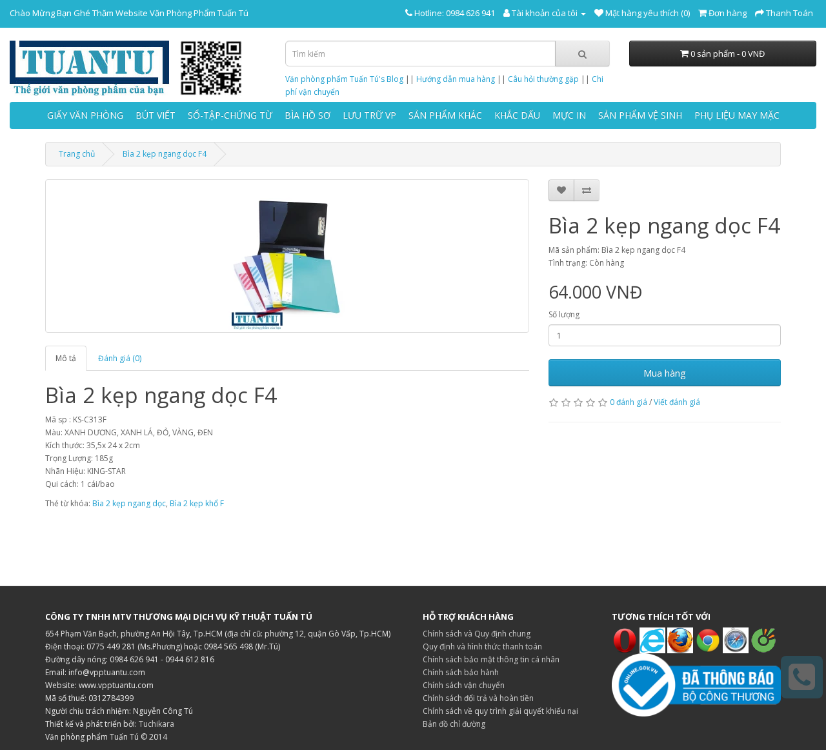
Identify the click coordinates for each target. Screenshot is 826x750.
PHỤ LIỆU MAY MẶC (737, 115)
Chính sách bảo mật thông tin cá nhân (491, 659)
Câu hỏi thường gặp (543, 79)
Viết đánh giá (677, 402)
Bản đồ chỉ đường (454, 723)
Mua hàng (664, 372)
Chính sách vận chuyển (464, 685)
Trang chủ (77, 153)
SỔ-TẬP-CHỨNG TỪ (230, 115)
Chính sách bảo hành (461, 672)
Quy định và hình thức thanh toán (482, 646)
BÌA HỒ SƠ (307, 115)
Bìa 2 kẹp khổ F (197, 503)
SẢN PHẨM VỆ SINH (640, 115)
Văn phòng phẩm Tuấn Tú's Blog (344, 79)
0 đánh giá (628, 402)
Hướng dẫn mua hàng (455, 79)
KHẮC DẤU (517, 115)
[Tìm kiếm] (582, 53)
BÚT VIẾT (156, 115)
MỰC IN (569, 115)
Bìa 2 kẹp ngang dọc (129, 503)
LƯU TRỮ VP (369, 115)
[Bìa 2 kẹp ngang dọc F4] (287, 256)
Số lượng (564, 314)
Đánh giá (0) (119, 358)
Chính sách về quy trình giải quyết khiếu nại (500, 711)
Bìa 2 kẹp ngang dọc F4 (164, 153)
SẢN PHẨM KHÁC (445, 115)
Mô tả (65, 358)
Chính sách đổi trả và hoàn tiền (478, 698)
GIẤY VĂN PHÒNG (85, 115)
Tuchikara (156, 723)
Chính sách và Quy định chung (476, 633)
